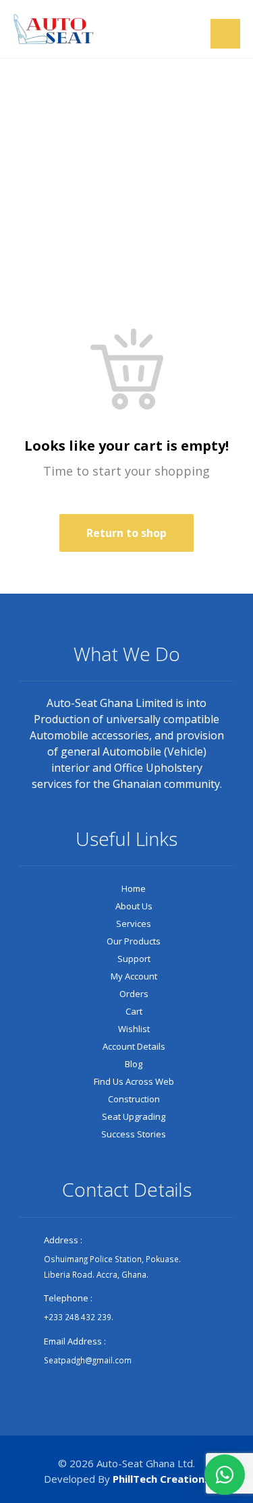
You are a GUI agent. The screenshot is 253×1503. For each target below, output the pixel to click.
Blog (133, 1064)
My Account (134, 976)
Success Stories (133, 1134)
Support (133, 959)
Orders (133, 994)
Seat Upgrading (133, 1116)
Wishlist (134, 1029)
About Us (133, 906)
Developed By (127, 1478)
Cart (133, 1011)
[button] (225, 34)
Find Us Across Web (134, 1081)
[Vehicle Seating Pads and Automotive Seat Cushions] (53, 29)
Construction (134, 1099)
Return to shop (126, 533)
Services (133, 923)
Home (133, 888)
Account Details (134, 1046)
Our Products (134, 941)
